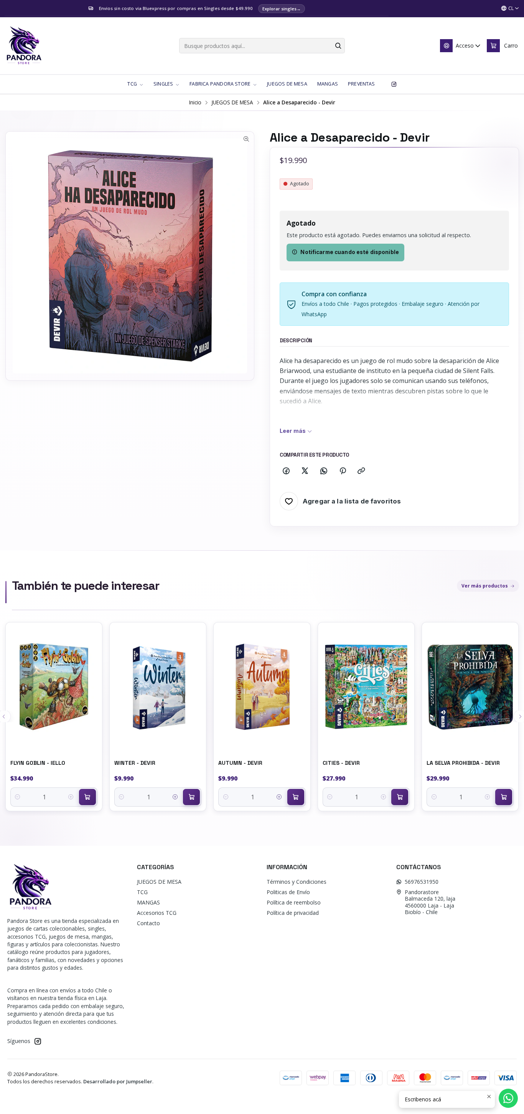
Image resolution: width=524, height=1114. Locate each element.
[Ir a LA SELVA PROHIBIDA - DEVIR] (470, 686)
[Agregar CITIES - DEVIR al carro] (399, 797)
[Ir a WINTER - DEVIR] (158, 686)
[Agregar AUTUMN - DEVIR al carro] (295, 797)
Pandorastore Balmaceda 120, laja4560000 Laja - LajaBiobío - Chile (430, 902)
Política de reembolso (294, 902)
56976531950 (421, 881)
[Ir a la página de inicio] (24, 45)
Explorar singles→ (281, 9)
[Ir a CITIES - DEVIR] (366, 686)
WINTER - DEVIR (134, 762)
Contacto (148, 923)
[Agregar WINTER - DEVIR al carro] (191, 797)
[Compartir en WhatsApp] (323, 471)
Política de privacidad (293, 912)
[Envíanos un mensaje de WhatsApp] (508, 1098)
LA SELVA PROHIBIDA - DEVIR (463, 762)
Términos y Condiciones (296, 881)
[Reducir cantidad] (18, 797)
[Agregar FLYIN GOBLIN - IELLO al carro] (87, 797)
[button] (135, 84)
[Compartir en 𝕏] (304, 471)
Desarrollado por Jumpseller (117, 1081)
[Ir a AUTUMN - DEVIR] (262, 686)
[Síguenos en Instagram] (394, 84)
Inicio (195, 102)
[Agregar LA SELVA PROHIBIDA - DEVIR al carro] (503, 797)
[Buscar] (338, 45)
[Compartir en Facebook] (286, 471)
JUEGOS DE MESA (232, 102)
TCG (142, 892)
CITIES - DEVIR (341, 762)
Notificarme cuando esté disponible (349, 252)
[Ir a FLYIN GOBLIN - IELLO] (54, 686)
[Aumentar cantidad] (71, 797)
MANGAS (148, 902)
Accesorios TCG (156, 912)
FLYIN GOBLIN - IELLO (37, 762)
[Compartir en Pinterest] (342, 471)
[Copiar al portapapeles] (361, 471)
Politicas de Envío (288, 892)
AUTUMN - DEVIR (240, 762)
